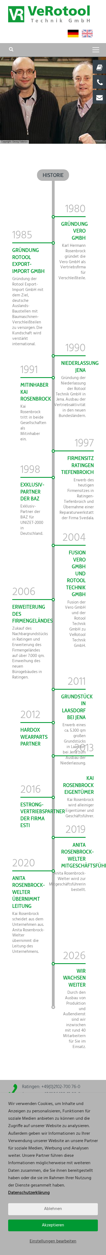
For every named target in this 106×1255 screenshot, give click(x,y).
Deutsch (73, 33)
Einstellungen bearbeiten (53, 1241)
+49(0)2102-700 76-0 (60, 1087)
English (87, 33)
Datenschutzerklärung (29, 1192)
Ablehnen (53, 1208)
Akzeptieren (53, 1225)
